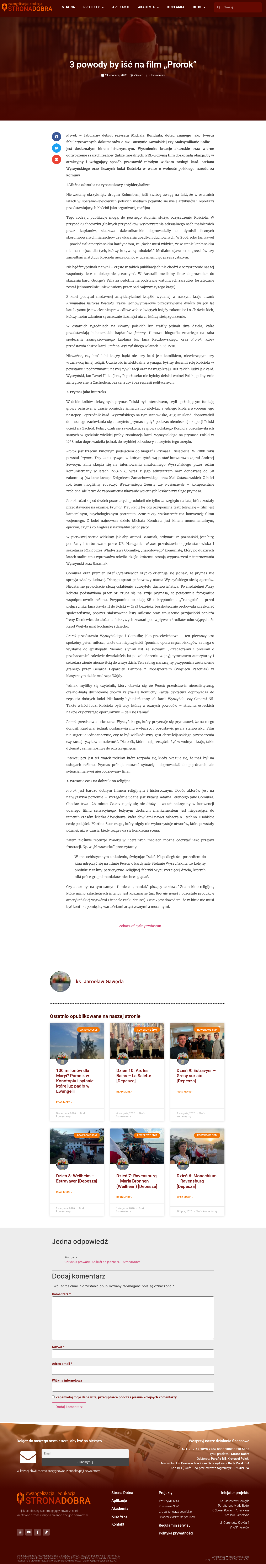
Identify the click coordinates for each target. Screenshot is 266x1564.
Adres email (62, 1364)
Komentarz (61, 1294)
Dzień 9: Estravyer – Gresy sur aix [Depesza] (196, 1075)
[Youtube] (28, 1532)
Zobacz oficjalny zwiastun (140, 926)
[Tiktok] (46, 1532)
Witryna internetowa (67, 1380)
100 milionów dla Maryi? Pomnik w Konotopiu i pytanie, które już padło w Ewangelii (75, 1081)
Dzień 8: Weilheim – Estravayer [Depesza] (76, 1178)
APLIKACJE (121, 7)
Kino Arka (119, 1516)
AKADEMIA (146, 7)
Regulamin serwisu (175, 1525)
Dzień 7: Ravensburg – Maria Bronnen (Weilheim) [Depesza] (136, 1181)
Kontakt (117, 1524)
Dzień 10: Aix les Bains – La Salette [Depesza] (133, 1075)
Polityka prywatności (176, 1533)
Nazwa (58, 1347)
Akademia (119, 1508)
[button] (56, 136)
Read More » (64, 1102)
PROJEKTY (91, 7)
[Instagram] (20, 1532)
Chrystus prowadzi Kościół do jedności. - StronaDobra (102, 1262)
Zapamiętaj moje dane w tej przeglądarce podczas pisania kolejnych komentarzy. (116, 1397)
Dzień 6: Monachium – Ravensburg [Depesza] (197, 1181)
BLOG (197, 7)
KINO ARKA (176, 7)
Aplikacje (119, 1500)
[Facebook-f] (37, 1532)
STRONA (68, 7)
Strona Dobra (122, 1492)
